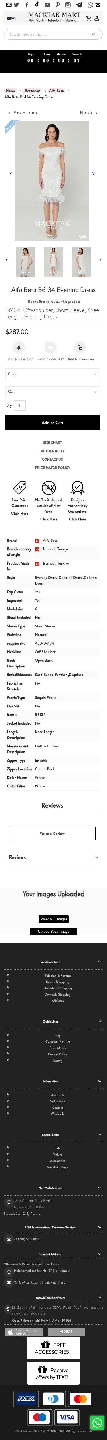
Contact (57, 1107)
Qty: (9, 405)
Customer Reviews (57, 1041)
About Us (57, 1095)
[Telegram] (79, 4)
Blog (57, 1035)
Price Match (57, 1048)
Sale (57, 1148)
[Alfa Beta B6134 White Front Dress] (53, 262)
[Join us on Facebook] (27, 5)
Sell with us (57, 1101)
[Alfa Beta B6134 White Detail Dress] (25, 262)
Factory (57, 1060)
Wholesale (57, 1114)
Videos (57, 1154)
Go (94, 34)
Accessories (57, 1160)
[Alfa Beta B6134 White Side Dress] (81, 262)
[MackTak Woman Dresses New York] (53, 17)
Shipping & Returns (57, 975)
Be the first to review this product (54, 301)
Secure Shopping (57, 982)
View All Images (53, 919)
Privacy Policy (57, 1054)
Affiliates (58, 1000)
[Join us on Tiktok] (37, 4)
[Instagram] (68, 5)
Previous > (23, 112)
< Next (89, 112)
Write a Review (52, 833)
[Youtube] (47, 5)
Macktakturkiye (57, 1167)
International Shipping (57, 988)
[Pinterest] (57, 5)
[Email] (9, 5)
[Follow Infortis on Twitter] (16, 5)
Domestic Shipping (57, 994)
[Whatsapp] (90, 5)
